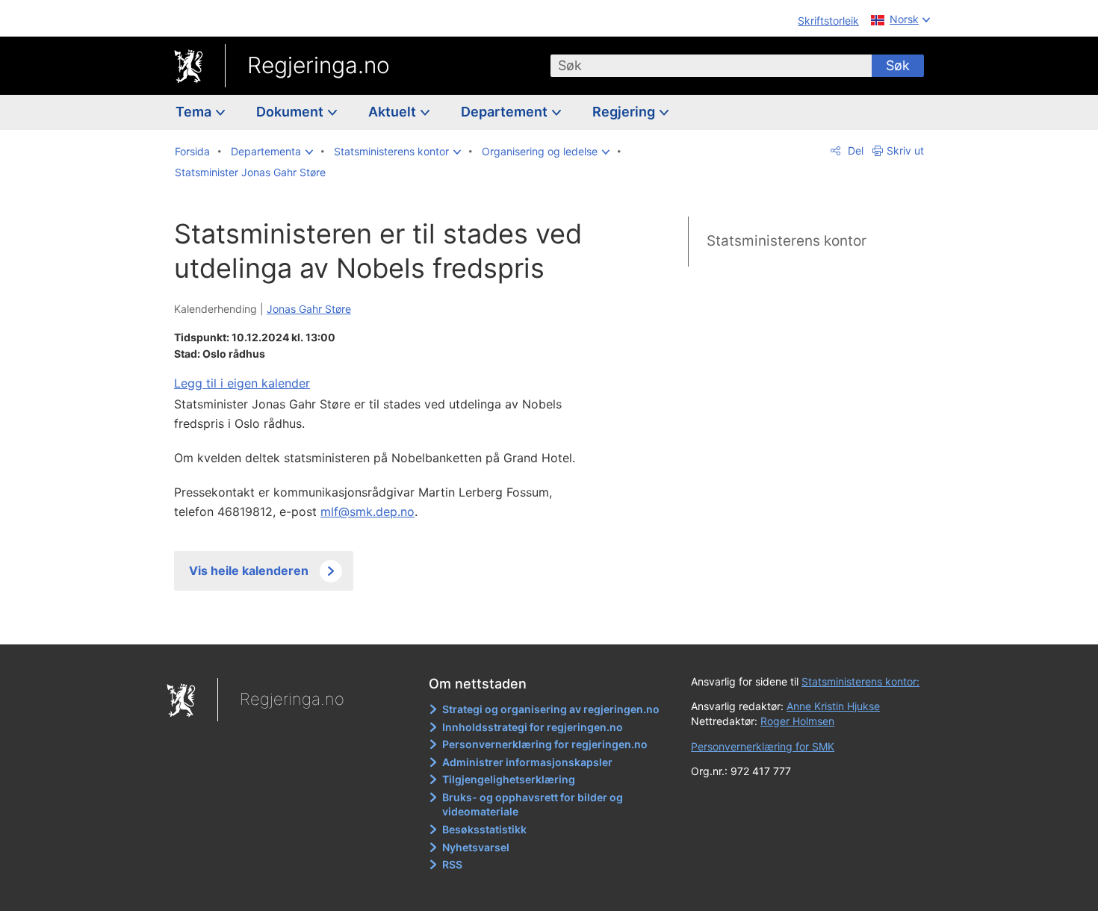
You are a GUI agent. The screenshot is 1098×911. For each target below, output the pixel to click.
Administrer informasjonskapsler (527, 762)
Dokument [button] (291, 111)
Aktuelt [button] (393, 111)
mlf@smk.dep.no (367, 511)
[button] (272, 151)
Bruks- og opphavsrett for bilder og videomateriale (532, 804)
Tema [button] (195, 111)
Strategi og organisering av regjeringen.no (551, 709)
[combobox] (711, 66)
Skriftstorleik (828, 20)
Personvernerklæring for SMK (762, 746)
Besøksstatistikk (484, 829)
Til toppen (391, 622)
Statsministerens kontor (786, 240)
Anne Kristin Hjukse (833, 706)
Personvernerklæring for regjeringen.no (545, 744)
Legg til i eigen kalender (242, 383)
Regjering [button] (625, 111)
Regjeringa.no (318, 65)
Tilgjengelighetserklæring (508, 779)
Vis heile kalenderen (248, 570)
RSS (452, 864)
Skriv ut (905, 150)
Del (854, 150)
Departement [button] (505, 111)
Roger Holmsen (797, 721)
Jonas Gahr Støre (309, 308)
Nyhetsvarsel (475, 847)
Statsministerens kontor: (860, 681)
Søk (898, 65)
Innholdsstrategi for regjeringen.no (532, 727)
